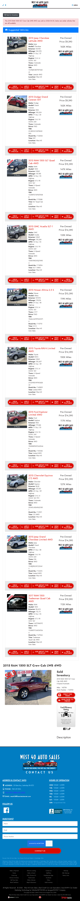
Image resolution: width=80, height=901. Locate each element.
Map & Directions (31, 882)
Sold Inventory (48, 882)
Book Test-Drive (14, 882)
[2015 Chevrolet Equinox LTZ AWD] (17, 481)
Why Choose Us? (31, 875)
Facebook (48, 878)
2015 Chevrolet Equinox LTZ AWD (40, 477)
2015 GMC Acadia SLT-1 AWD (40, 228)
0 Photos (17, 610)
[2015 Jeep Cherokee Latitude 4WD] (17, 44)
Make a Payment (14, 871)
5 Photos (17, 53)
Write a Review (31, 880)
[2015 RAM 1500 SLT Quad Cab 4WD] (17, 166)
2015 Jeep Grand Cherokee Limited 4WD (40, 538)
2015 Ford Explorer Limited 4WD (38, 413)
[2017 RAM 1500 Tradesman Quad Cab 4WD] (17, 601)
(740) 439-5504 (16, 789)
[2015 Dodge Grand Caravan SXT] (17, 103)
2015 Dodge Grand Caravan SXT (38, 98)
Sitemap (66, 871)
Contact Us (40, 851)
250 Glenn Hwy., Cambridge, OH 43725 (23, 785)
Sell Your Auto (14, 880)
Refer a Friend (31, 873)
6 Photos (17, 112)
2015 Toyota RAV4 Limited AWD (41, 350)
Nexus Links (66, 875)
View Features (68, 87)
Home (14, 873)
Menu (75, 5)
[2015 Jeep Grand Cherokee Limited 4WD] (17, 542)
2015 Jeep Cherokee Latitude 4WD (38, 39)
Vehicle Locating (31, 871)
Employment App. (48, 875)
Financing (14, 875)
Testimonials (31, 878)
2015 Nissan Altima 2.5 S (41, 290)
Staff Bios (48, 873)
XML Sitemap (65, 873)
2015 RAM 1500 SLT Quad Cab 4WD (41, 162)
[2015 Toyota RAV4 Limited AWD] (17, 354)
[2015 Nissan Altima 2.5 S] (17, 296)
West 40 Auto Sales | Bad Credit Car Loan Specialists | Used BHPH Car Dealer (50, 888)
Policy (48, 880)
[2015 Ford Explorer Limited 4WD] (17, 418)
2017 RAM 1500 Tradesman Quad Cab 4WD (39, 598)
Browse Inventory (14, 878)
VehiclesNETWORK (38, 890)
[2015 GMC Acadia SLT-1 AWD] (17, 232)
